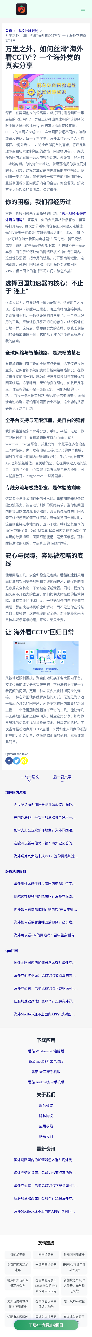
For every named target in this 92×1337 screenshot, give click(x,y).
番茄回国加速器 (74, 1254)
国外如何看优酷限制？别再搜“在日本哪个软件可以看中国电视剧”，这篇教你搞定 (46, 909)
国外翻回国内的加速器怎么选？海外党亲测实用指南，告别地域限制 (46, 963)
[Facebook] (9, 761)
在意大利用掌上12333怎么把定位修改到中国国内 (46, 1286)
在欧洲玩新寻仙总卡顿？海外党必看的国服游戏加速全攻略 (46, 843)
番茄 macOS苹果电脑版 (46, 1061)
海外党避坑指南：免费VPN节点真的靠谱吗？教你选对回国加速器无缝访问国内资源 (46, 975)
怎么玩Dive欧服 (74, 1301)
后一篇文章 (62, 779)
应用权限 (46, 1126)
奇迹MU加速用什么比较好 (74, 1267)
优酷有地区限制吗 (17, 1319)
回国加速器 (46, 1254)
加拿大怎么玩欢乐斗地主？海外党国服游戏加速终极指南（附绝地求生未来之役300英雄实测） (46, 830)
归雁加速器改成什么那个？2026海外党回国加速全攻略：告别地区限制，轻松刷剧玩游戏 (46, 1001)
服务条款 (46, 1105)
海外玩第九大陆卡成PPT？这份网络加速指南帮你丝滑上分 (46, 856)
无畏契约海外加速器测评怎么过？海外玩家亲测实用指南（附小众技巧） (46, 804)
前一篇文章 (29, 779)
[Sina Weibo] (24, 761)
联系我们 (46, 1136)
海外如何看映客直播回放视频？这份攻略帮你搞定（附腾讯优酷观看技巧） (46, 922)
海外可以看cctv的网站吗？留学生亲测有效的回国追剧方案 (46, 935)
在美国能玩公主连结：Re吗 (46, 1304)
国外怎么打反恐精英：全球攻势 (46, 1319)
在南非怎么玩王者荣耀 (74, 1319)
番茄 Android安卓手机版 (46, 1082)
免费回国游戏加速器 (17, 1267)
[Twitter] (16, 761)
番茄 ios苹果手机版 (46, 1072)
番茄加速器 (17, 1254)
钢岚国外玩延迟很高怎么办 (17, 1283)
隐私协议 (46, 1116)
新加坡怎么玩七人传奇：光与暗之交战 (74, 1286)
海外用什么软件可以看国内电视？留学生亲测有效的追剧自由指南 (46, 883)
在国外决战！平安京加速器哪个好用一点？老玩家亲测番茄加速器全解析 (46, 817)
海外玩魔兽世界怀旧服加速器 (17, 1304)
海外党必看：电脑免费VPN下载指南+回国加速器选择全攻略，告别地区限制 (46, 988)
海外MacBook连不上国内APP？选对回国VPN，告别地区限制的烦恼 (46, 1014)
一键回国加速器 (46, 1264)
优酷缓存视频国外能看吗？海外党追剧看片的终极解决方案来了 (46, 896)
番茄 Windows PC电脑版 (46, 1051)
